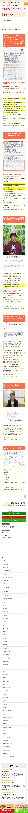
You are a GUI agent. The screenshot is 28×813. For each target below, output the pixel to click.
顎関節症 (5, 707)
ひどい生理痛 (6, 618)
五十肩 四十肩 (6, 658)
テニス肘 (5, 667)
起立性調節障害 (6, 750)
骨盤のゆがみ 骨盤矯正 (8, 598)
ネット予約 (5, 691)
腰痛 (4, 602)
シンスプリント (6, 651)
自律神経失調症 (6, 747)
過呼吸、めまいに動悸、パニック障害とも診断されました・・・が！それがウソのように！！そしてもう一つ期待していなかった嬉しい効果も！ (13, 40)
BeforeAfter (5, 580)
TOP (4, 560)
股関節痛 (5, 648)
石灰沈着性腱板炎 (7, 737)
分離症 (4, 677)
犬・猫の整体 (6, 595)
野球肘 (4, 631)
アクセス (5, 574)
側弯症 (4, 714)
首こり (4, 638)
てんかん (5, 615)
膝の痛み (5, 644)
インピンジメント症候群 (8, 756)
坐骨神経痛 (5, 664)
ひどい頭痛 (5, 674)
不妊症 (4, 700)
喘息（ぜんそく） (7, 611)
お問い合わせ (6, 583)
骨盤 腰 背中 (6, 687)
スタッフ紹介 (6, 564)
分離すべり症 (6, 681)
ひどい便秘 (5, 697)
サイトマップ (6, 587)
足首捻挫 (5, 641)
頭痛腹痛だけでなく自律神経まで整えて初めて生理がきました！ (13, 219)
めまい (4, 625)
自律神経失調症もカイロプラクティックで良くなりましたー (13, 318)
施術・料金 (5, 567)
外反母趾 (5, 723)
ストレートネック (7, 710)
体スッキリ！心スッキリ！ (13, 448)
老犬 (4, 684)
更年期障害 (5, 740)
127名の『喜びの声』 (8, 577)
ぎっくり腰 (5, 628)
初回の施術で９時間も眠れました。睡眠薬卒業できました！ (13, 135)
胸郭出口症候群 (6, 717)
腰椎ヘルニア (6, 654)
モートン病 (5, 753)
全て (3, 22)
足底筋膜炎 (5, 720)
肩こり (4, 605)
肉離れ (4, 730)
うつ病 (4, 621)
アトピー (5, 608)
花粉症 (4, 694)
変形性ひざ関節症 (7, 727)
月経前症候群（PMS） (8, 743)
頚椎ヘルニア (6, 704)
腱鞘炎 (4, 671)
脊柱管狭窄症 (6, 661)
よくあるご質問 (6, 570)
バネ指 (4, 733)
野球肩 (4, 635)
